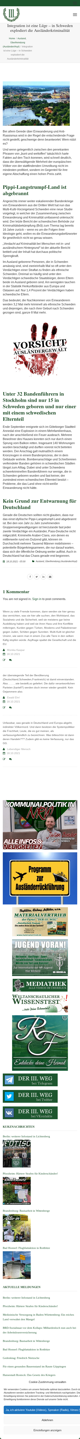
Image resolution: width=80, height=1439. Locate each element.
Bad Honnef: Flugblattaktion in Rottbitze (26, 1349)
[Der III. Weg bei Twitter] (40, 1096)
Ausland (40, 561)
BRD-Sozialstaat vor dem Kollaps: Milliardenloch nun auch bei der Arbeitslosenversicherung (39, 1330)
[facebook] (30, 576)
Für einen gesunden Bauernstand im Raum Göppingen (34, 1366)
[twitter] (36, 576)
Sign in (36, 599)
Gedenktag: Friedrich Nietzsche (21, 1358)
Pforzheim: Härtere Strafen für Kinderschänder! (30, 1306)
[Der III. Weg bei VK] (40, 1112)
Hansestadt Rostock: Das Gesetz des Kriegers (29, 1375)
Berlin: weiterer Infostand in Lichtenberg (26, 1297)
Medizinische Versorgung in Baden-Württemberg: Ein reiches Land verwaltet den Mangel (38, 1317)
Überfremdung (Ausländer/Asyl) (61, 561)
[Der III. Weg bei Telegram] (40, 1080)
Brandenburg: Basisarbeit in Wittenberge (26, 1340)
